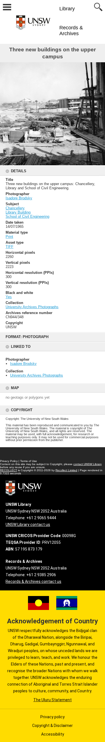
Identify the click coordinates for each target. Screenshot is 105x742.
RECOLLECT (8, 470)
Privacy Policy (9, 461)
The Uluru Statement (52, 700)
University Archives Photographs (36, 375)
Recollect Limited (66, 470)
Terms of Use (28, 461)
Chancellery (15, 208)
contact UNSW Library (87, 464)
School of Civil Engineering (27, 216)
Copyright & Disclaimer (52, 725)
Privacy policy (52, 717)
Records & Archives (71, 30)
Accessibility (52, 734)
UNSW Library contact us (28, 524)
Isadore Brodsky (23, 364)
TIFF (9, 247)
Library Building (18, 212)
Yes (9, 297)
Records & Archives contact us (33, 581)
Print (9, 236)
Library (67, 8)
